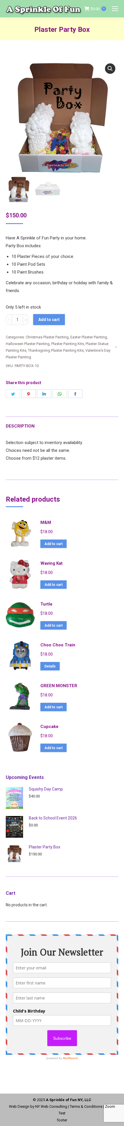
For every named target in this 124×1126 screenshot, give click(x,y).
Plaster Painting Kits (67, 344)
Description (20, 426)
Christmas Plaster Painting (47, 337)
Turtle (46, 604)
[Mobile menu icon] (115, 8)
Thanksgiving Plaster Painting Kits (56, 350)
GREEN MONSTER (58, 685)
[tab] (62, 423)
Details (50, 666)
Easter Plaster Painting (88, 337)
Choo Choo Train (57, 645)
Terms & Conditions (86, 1106)
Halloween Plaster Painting (28, 344)
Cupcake (49, 726)
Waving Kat (51, 563)
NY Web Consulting (51, 1106)
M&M (45, 522)
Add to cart (49, 319)
